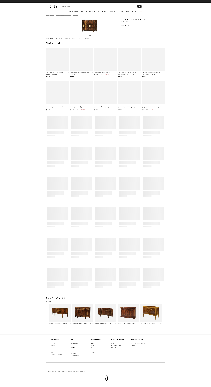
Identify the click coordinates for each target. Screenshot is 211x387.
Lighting (92, 11)
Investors (93, 350)
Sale (140, 11)
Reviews (93, 352)
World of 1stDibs (131, 11)
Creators (53, 352)
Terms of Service (81, 371)
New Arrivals (73, 11)
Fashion (120, 11)
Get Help (113, 343)
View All (48, 301)
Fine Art (53, 347)
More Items (49, 38)
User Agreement (62, 366)
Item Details (59, 38)
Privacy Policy (71, 366)
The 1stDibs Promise (83, 38)
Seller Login (74, 353)
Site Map (59, 368)
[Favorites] (160, 6)
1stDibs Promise (115, 347)
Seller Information (70, 38)
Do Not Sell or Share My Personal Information (84, 366)
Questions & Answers (56, 354)
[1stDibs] (51, 6)
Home (47, 15)
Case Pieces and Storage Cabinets (63, 15)
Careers (93, 347)
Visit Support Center (116, 345)
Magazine (138, 343)
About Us (93, 343)
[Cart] (163, 6)
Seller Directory (75, 355)
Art (98, 11)
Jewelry (104, 11)
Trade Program (74, 343)
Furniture (83, 11)
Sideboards (75, 15)
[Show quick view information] (68, 72)
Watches (112, 11)
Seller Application (75, 351)
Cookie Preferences (51, 368)
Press (92, 345)
